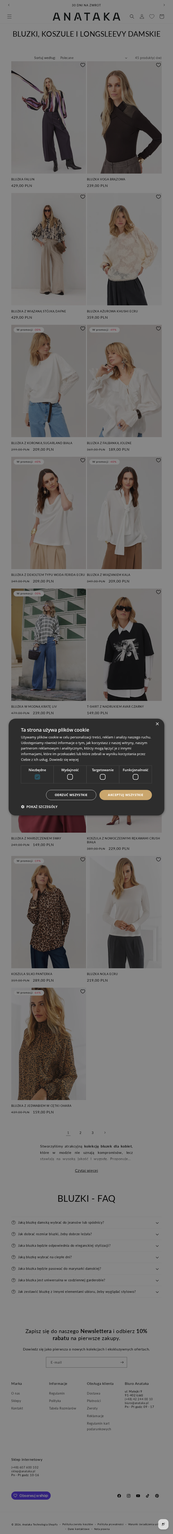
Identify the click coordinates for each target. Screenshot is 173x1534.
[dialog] (86, 767)
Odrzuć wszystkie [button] (71, 795)
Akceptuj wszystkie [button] (125, 795)
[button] (39, 807)
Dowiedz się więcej (64, 759)
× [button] (157, 724)
